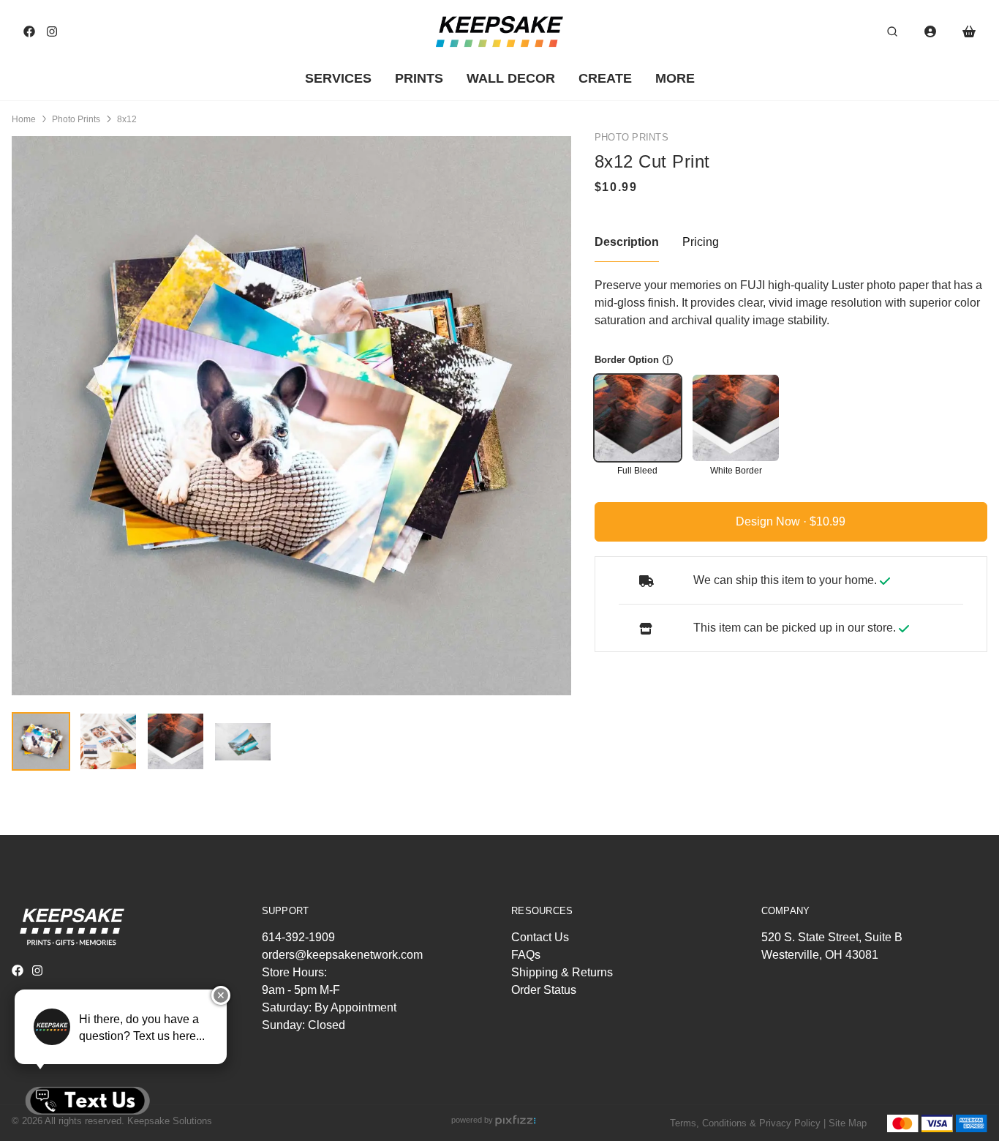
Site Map (848, 1123)
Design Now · (773, 521)
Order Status (543, 990)
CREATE (605, 78)
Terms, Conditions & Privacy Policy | (748, 1123)
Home (24, 119)
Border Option (627, 359)
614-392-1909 (298, 937)
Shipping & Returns (562, 972)
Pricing (700, 242)
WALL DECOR (511, 78)
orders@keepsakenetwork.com (342, 955)
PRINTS (419, 78)
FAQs (525, 955)
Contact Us (540, 937)
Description (627, 242)
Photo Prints (76, 119)
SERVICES (338, 78)
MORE (675, 78)
